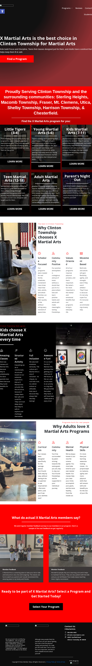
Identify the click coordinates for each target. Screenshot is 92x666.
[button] (2, 11)
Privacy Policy (50, 662)
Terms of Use (60, 662)
